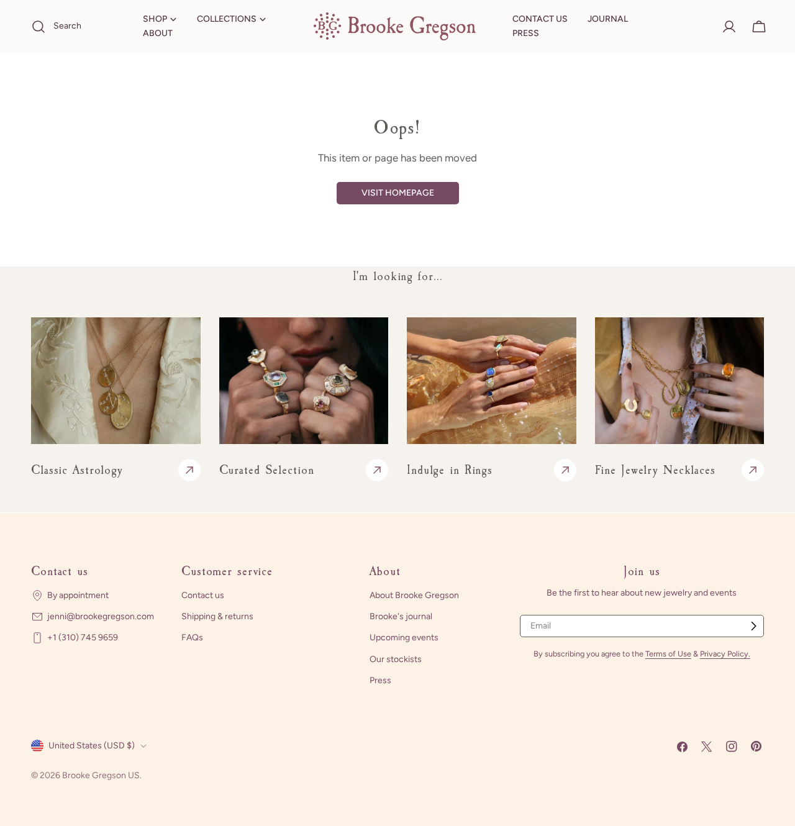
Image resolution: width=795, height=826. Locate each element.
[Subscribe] (753, 626)
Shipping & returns (217, 616)
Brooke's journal (401, 616)
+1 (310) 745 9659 (82, 637)
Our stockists (396, 658)
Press (380, 679)
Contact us (202, 595)
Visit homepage (397, 193)
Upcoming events (404, 637)
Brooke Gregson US (101, 775)
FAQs (192, 637)
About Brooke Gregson (414, 595)
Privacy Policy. (725, 653)
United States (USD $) (91, 745)
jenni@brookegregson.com (100, 616)
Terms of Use (668, 653)
